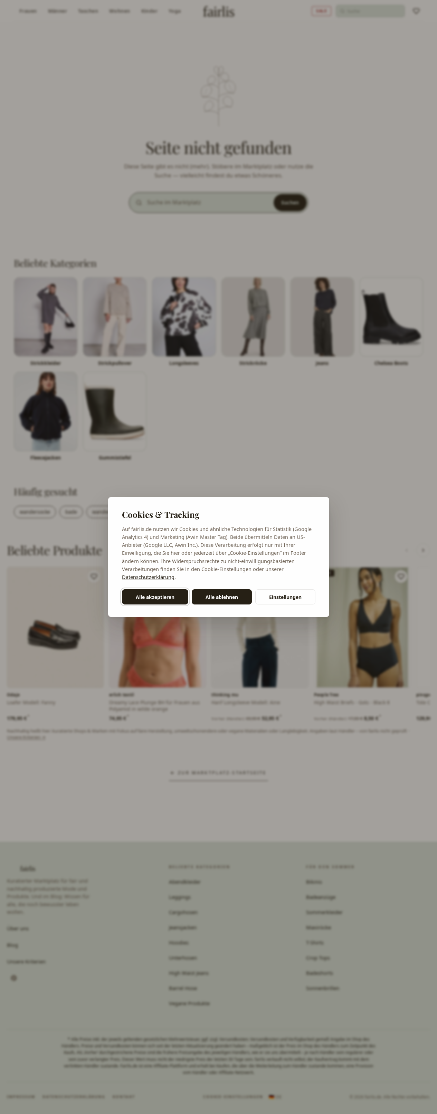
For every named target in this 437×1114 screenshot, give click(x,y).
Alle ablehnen (222, 597)
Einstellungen (285, 597)
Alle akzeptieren (155, 597)
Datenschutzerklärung (148, 576)
